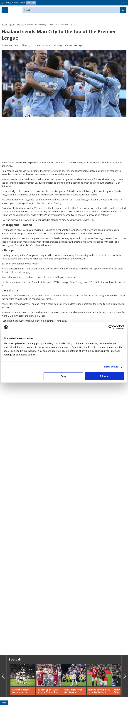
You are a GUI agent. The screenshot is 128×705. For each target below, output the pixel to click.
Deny (63, 376)
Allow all (104, 376)
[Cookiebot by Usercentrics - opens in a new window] (110, 327)
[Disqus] (64, 608)
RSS (124, 2)
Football (20, 24)
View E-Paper (31, 3)
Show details (111, 366)
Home (4, 24)
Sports (12, 24)
